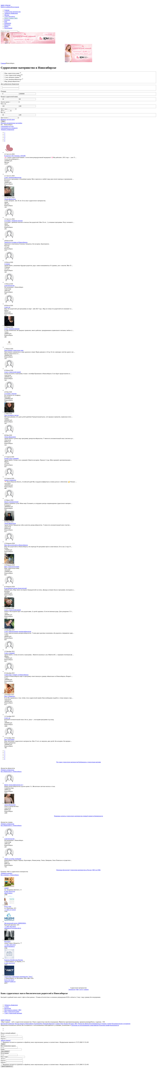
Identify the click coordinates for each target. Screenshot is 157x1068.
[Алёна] (9, 628)
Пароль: (3, 1038)
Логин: (3, 1036)
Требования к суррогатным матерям (89, 762)
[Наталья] (9, 239)
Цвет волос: (4, 118)
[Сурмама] (9, 260)
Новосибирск (29, 1023)
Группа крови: (5, 102)
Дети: (2, 110)
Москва (6, 15)
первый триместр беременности (93, 816)
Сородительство (9, 838)
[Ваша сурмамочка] (9, 736)
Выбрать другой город (8, 119)
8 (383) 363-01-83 (9, 891)
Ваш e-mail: (4, 1057)
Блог (5, 21)
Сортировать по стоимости (9, 128)
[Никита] (9, 857)
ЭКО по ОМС (96, 870)
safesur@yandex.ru (9, 981)
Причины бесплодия (62, 870)
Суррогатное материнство (12, 11)
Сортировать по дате (7, 126)
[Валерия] (9, 174)
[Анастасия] (9, 368)
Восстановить (5, 1051)
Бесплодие (7, 1008)
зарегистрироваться (6, 1066)
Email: (2, 1049)
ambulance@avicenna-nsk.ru (12, 928)
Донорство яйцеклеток (85, 1023)
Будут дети (7, 906)
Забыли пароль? (6, 1040)
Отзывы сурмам (106, 1023)
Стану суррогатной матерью (13, 1013)
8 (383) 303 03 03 (9, 963)
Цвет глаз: (4, 109)
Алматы (86, 989)
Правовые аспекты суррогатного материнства (68, 816)
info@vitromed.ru (9, 946)
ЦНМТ (6, 888)
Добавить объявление (11, 13)
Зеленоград (72, 989)
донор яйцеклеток (10, 805)
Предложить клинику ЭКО (12, 1010)
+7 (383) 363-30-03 (10, 926)
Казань (66, 1023)
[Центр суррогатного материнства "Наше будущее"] (9, 347)
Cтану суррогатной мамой (13, 75)
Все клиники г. (10, 875)
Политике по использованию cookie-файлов (85, 1025)
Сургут (81, 989)
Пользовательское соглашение (121, 1023)
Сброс (3, 121)
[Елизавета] (9, 498)
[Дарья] (9, 196)
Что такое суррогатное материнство (67, 762)
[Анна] (9, 606)
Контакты (7, 25)
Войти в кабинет (6, 7)
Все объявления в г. (11, 771)
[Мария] (9, 455)
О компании (10, 1023)
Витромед (7, 941)
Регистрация (15, 7)
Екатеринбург (38, 1023)
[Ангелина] (9, 477)
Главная (6, 10)
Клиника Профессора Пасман (13, 960)
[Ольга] (9, 671)
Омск (62, 1023)
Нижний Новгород (49, 1023)
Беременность (96, 1023)
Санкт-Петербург (9, 16)
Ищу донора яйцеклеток (12, 81)
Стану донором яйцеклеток (13, 79)
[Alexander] (9, 563)
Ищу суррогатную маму (12, 73)
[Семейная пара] (9, 783)
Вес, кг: (3, 112)
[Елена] (9, 541)
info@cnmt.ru (8, 893)
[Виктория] (9, 390)
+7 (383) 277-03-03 (10, 910)
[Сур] (9, 714)
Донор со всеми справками (12, 858)
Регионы (71, 1023)
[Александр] (9, 282)
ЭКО (75, 1023)
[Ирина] (9, 304)
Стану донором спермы (12, 77)
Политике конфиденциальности (109, 1025)
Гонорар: (3, 91)
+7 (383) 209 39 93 (10, 945)
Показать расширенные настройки (11, 123)
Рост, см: (3, 103)
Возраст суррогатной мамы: (9, 96)
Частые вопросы (20, 1023)
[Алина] (9, 412)
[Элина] (9, 325)
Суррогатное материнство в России (81, 870)
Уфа (77, 989)
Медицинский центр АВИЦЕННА (15, 923)
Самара (57, 1023)
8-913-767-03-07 (9, 980)
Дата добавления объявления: (10, 84)
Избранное (7, 23)
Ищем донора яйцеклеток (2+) (13, 785)
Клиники (7, 20)
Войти (6, 26)
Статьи (6, 1006)
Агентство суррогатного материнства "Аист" (18, 976)
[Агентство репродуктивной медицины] (9, 152)
